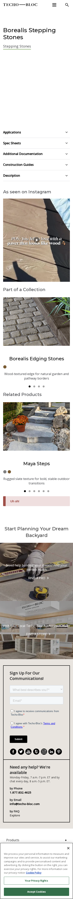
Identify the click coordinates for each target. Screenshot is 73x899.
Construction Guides (18, 165)
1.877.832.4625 (20, 792)
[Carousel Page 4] (44, 386)
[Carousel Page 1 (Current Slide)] (30, 386)
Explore (15, 815)
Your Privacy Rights (36, 880)
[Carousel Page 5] (44, 491)
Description (11, 175)
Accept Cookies (36, 891)
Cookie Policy (33, 872)
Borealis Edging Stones (36, 358)
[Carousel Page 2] (34, 386)
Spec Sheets (12, 143)
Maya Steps (36, 463)
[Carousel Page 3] (39, 386)
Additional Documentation (23, 154)
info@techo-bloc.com (25, 804)
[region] (36, 871)
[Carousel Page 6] (48, 491)
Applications (12, 132)
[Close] (68, 848)
